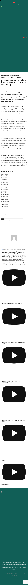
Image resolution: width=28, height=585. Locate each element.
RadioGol (5, 86)
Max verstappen (16, 220)
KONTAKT (14, 583)
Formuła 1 (3, 75)
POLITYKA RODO (14, 578)
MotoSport (7, 75)
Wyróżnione (16, 75)
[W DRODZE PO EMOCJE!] (9, 37)
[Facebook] (2, 228)
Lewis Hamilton (9, 220)
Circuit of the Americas (16, 219)
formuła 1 (3, 220)
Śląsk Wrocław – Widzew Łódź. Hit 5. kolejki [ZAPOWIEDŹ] (14, 4)
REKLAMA (14, 581)
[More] (8, 228)
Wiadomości (12, 75)
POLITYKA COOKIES (14, 579)
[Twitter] (5, 228)
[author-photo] (14, 241)
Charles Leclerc (8, 219)
